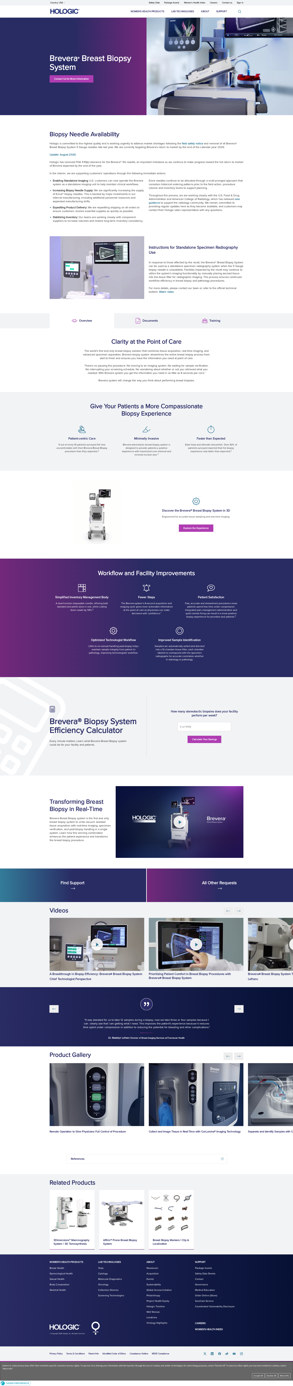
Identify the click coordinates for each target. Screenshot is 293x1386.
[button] (146, 1383)
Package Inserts (171, 2)
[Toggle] (240, 11)
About (205, 11)
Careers (214, 2)
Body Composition (60, 1284)
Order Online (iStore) (206, 1295)
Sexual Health (57, 1279)
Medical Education (205, 1290)
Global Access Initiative (159, 1290)
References (77, 1158)
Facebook (219, 1353)
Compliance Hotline (139, 1353)
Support (221, 11)
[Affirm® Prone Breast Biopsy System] (121, 1212)
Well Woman (153, 1312)
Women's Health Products (147, 11)
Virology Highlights (156, 1322)
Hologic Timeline (155, 1306)
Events (150, 1279)
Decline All (271, 1375)
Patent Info (94, 1353)
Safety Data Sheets (205, 1273)
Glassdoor (227, 1353)
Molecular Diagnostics (110, 1279)
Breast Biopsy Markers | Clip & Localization (171, 1241)
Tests (101, 1268)
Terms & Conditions (75, 1353)
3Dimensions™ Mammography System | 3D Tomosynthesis (71, 1241)
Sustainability (153, 1284)
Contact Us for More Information (71, 78)
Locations (151, 1317)
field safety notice (192, 143)
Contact (199, 1279)
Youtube (234, 1353)
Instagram (241, 1353)
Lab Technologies (182, 11)
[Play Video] (180, 822)
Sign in (240, 2)
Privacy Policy (56, 1353)
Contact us (227, 2)
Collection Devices (108, 1290)
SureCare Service (204, 1301)
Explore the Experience (196, 528)
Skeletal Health (58, 1290)
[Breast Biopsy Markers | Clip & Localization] (171, 1212)
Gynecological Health (61, 1273)
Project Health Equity (157, 1301)
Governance (201, 1284)
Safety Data (154, 2)
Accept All (258, 1375)
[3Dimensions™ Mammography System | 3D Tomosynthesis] (72, 1212)
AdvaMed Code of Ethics (114, 1353)
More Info (284, 1375)
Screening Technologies (111, 1295)
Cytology (103, 1273)
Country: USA (57, 2)
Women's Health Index (194, 2)
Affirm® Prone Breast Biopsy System (120, 1241)
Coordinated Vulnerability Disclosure (215, 1306)
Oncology (103, 1284)
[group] (96, 950)
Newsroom (152, 1268)
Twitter (205, 1353)
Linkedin (212, 1353)
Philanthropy (153, 1295)
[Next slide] (238, 911)
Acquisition (152, 1273)
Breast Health (57, 1268)
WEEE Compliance (160, 1353)
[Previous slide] (228, 911)
